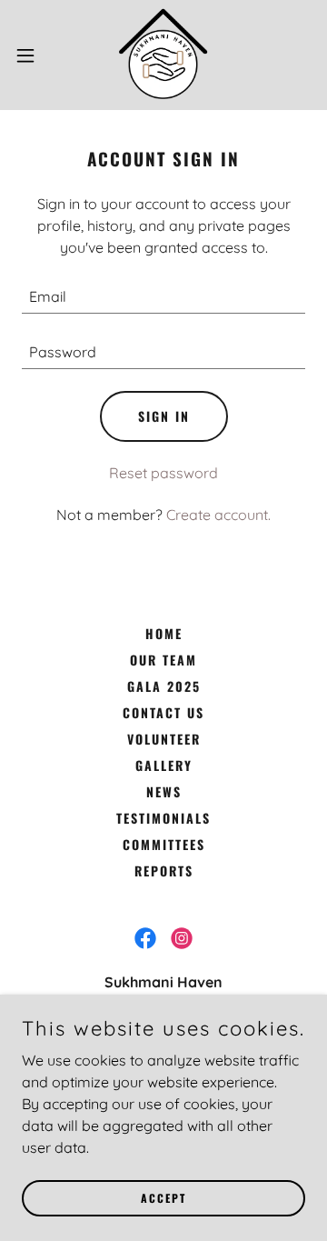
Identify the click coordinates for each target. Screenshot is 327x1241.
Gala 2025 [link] (164, 686)
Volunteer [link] (164, 738)
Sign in (164, 415)
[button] (30, 55)
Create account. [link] (218, 514)
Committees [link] (164, 844)
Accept (163, 1198)
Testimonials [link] (163, 817)
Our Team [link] (163, 659)
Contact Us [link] (163, 712)
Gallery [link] (164, 765)
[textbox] (163, 297)
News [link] (164, 791)
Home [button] (164, 633)
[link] (163, 55)
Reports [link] (163, 870)
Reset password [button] (163, 473)
